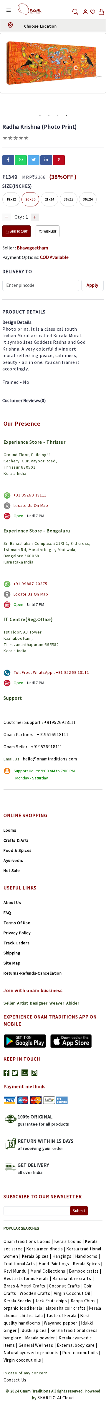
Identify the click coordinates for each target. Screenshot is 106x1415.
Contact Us (15, 1380)
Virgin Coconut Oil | (73, 1293)
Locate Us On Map (31, 505)
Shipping (12, 953)
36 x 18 (68, 199)
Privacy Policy (17, 933)
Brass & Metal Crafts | (26, 1286)
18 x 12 (11, 199)
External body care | (77, 1345)
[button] (4, 9)
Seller (9, 1003)
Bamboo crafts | (85, 1271)
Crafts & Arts (16, 840)
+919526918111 (60, 722)
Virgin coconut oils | (24, 1360)
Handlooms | (87, 1256)
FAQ (7, 913)
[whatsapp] (21, 159)
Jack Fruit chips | (52, 1300)
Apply (92, 285)
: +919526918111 (52, 734)
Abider (72, 1003)
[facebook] (8, 159)
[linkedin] (46, 159)
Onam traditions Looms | (28, 1241)
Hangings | (63, 1256)
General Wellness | (37, 1345)
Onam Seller (16, 746)
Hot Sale (12, 870)
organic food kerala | (24, 1308)
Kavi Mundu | (16, 1271)
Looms (10, 830)
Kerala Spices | (37, 1256)
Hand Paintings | (55, 1263)
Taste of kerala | (62, 1315)
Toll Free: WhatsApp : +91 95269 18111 (51, 672)
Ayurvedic (13, 860)
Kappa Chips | (84, 1300)
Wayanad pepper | (62, 1323)
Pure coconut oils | (81, 1352)
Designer (39, 1003)
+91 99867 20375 (31, 583)
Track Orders (16, 943)
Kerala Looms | (69, 1241)
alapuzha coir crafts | (67, 1308)
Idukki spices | (34, 1330)
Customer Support (22, 722)
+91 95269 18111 (30, 495)
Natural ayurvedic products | (32, 1352)
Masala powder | (41, 1338)
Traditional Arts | (21, 1263)
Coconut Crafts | (65, 1286)
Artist (22, 1003)
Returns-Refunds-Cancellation (33, 973)
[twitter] (34, 159)
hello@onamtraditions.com (50, 759)
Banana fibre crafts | (73, 1278)
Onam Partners (19, 734)
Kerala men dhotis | (45, 1249)
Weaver (56, 1003)
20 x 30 (30, 199)
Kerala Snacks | (19, 1300)
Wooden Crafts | (36, 1293)
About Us (12, 902)
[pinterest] (59, 159)
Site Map (12, 963)
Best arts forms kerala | (27, 1278)
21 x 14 (49, 199)
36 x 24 (88, 199)
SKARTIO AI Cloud (55, 1397)
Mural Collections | (49, 1271)
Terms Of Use (17, 923)
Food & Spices (18, 850)
